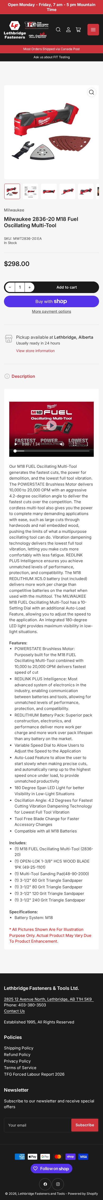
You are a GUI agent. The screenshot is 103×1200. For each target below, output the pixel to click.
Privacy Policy (17, 1061)
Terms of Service (20, 1067)
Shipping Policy (18, 1047)
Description (23, 376)
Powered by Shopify (83, 1194)
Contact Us (14, 1010)
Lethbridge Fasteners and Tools (41, 1194)
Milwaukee (14, 210)
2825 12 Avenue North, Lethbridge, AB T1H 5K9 (49, 999)
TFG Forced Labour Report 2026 (34, 1074)
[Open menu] (93, 29)
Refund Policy (17, 1054)
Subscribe (85, 1125)
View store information (35, 350)
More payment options (51, 311)
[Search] (58, 29)
